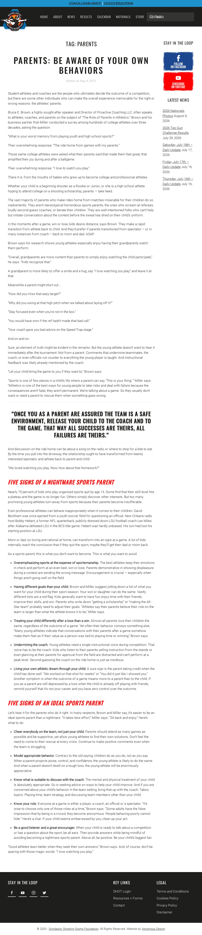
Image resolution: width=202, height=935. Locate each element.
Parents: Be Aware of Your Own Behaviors (81, 65)
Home (44, 16)
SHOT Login (122, 891)
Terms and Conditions (173, 891)
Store (140, 16)
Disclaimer (164, 912)
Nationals (123, 16)
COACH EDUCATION (118, 3)
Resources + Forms (128, 898)
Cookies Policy (167, 898)
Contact (156, 16)
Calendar (104, 16)
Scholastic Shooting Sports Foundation (73, 929)
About (57, 16)
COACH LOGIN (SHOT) (85, 3)
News (71, 16)
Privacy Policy (167, 905)
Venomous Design (153, 929)
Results (86, 16)
